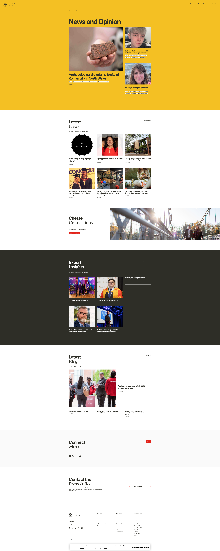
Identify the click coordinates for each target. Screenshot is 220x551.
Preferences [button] (105, 548)
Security (135, 535)
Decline (140, 547)
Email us (120, 486)
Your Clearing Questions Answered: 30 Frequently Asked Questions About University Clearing (136, 413)
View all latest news (147, 120)
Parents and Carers (119, 521)
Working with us (137, 533)
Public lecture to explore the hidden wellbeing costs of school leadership (138, 159)
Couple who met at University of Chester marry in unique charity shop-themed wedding (80, 193)
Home (69, 10)
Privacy (135, 520)
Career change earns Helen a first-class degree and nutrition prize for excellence (136, 192)
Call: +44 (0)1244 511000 (141, 490)
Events (98, 521)
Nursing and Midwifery (134, 57)
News (76, 10)
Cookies (135, 518)
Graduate (146, 91)
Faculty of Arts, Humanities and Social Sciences (80, 81)
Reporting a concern (119, 531)
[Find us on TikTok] (77, 456)
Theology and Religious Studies (142, 93)
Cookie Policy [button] (82, 548)
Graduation (144, 55)
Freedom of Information (138, 525)
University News (106, 81)
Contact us (99, 518)
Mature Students (128, 93)
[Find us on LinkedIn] (81, 528)
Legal (135, 521)
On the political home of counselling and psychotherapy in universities (80, 330)
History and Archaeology (92, 81)
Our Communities (119, 529)
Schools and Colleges (119, 523)
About (73, 10)
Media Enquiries (120, 490)
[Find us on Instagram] (73, 456)
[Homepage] (9, 5)
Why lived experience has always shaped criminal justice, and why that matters (135, 278)
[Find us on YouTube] (80, 456)
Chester (70, 81)
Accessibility (136, 516)
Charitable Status (137, 523)
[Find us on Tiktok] (75, 528)
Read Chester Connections (74, 233)
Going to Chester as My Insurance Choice (78, 411)
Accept (146, 547)
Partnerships (136, 531)
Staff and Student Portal (101, 523)
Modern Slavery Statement (139, 527)
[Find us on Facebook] (70, 456)
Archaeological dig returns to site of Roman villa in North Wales (94, 76)
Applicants (117, 516)
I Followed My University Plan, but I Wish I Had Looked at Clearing (108, 412)
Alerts (98, 525)
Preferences (134, 547)
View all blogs (148, 355)
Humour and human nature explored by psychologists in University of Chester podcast (80, 160)
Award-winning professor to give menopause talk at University (110, 159)
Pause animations (73, 540)
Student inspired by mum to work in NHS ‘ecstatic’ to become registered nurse (136, 52)
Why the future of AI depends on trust (107, 300)
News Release (100, 81)
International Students (120, 520)
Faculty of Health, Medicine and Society (135, 55)
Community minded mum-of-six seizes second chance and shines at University (136, 88)
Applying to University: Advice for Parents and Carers (132, 387)
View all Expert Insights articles (145, 261)
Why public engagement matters (78, 300)
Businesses (117, 527)
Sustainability (136, 529)
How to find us (99, 516)
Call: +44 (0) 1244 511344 (141, 486)
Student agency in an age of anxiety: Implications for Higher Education (107, 330)
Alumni (127, 91)
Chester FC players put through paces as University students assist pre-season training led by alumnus (109, 193)
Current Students (119, 518)
